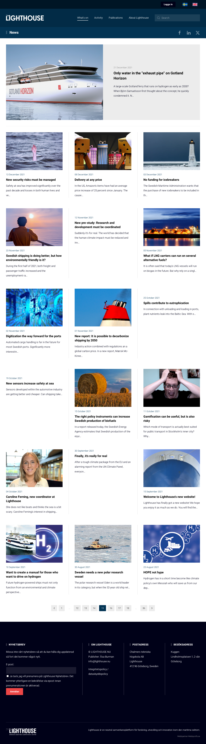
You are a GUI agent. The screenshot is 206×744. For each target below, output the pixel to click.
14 (94, 608)
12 (77, 608)
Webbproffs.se (194, 736)
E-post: (10, 664)
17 (119, 608)
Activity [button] (98, 18)
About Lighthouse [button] (139, 18)
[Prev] (54, 608)
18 (128, 608)
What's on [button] (82, 18)
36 (144, 608)
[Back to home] (25, 18)
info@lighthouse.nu (99, 661)
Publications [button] (116, 18)
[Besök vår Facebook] (179, 32)
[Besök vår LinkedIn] (188, 32)
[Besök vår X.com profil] (197, 32)
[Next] (152, 608)
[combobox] (177, 17)
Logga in (168, 4)
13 (85, 608)
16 (111, 608)
